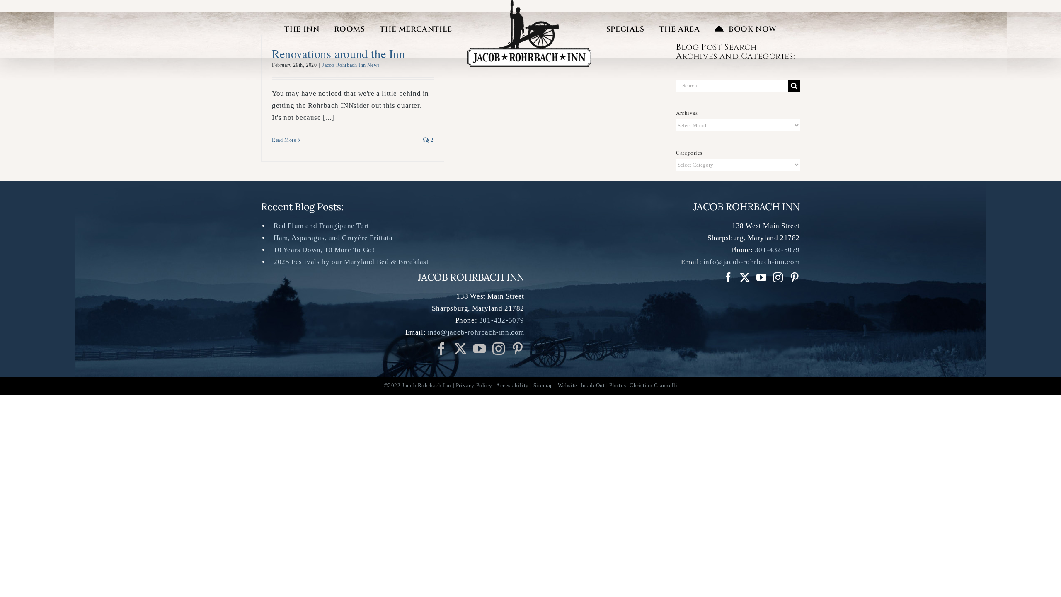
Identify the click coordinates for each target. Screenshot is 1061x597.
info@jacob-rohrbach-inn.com (476, 332)
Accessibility (512, 385)
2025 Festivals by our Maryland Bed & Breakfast (351, 262)
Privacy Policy (474, 385)
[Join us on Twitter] (460, 348)
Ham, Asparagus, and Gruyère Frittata (333, 238)
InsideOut (593, 385)
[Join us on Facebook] (441, 348)
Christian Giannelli (653, 385)
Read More (284, 140)
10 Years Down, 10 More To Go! (324, 250)
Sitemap (543, 385)
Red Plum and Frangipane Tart (321, 226)
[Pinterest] (517, 348)
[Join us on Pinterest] (498, 348)
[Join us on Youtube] (479, 348)
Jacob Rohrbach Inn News (351, 65)
